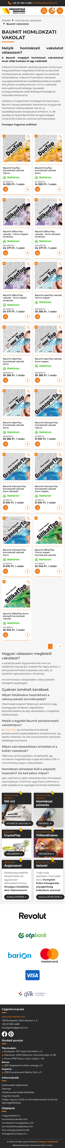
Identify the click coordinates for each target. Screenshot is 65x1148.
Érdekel (43, 823)
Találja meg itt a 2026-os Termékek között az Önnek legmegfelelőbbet (29, 1101)
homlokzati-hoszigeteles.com (18, 1122)
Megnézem (13, 853)
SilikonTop (10, 729)
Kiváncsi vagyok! (17, 823)
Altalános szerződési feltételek (18, 1092)
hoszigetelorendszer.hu (14, 1133)
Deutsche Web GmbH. (42, 1145)
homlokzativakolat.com (15, 1119)
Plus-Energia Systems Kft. (16, 1130)
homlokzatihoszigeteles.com (17, 1126)
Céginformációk (10, 1096)
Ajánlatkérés (15, 897)
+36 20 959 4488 (34, 2)
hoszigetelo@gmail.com (15, 1027)
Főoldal (6, 20)
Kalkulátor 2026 (49, 897)
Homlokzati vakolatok (28, 20)
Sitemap (6, 1088)
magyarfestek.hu (11, 1115)
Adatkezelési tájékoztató (15, 1085)
